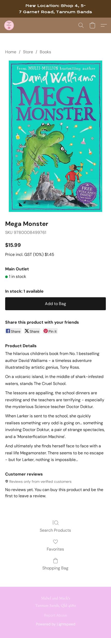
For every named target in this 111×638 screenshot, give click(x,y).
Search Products (55, 530)
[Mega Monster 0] (55, 136)
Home (10, 52)
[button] (9, 25)
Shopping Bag (55, 568)
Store (28, 52)
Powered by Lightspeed (55, 624)
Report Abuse (55, 615)
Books (45, 52)
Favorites (55, 549)
